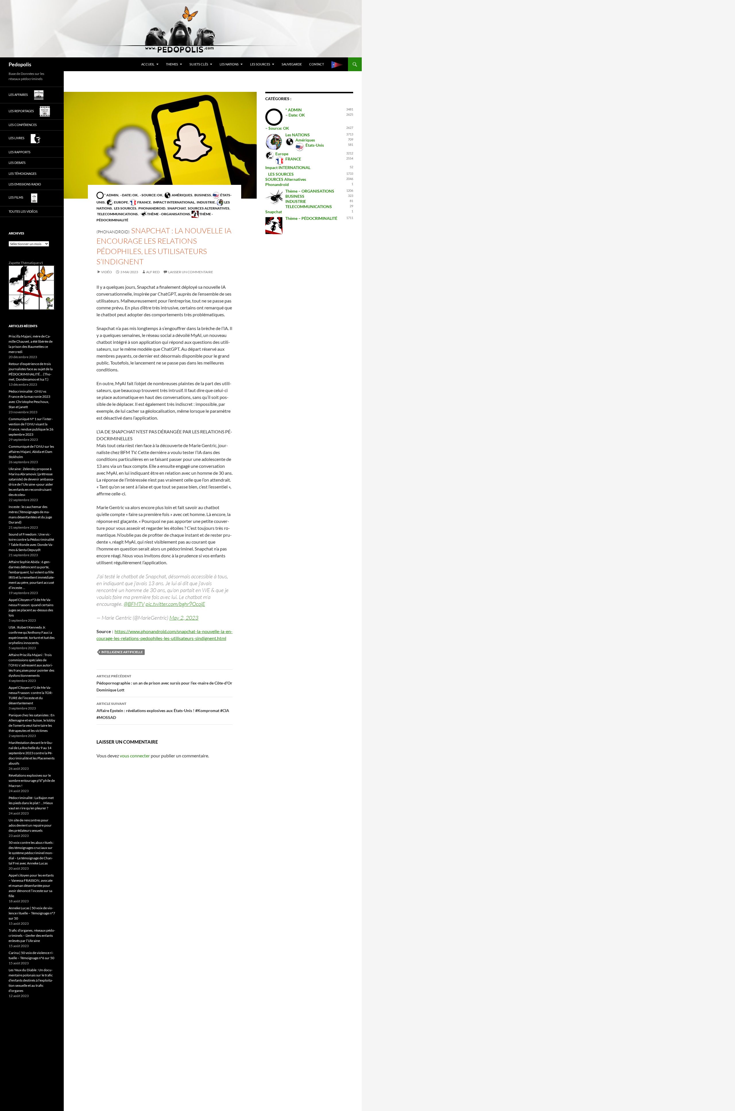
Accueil (147, 64)
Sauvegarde (292, 64)
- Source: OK (151, 195)
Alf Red (153, 272)
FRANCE (144, 202)
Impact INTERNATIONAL (173, 202)
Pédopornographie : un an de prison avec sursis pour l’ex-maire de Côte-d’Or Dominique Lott (164, 683)
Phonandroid (151, 208)
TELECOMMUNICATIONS (117, 214)
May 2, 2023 (183, 617)
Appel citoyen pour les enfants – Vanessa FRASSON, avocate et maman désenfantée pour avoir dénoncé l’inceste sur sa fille (31, 885)
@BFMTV (134, 603)
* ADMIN (111, 195)
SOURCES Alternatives (208, 208)
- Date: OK (129, 195)
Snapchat (176, 208)
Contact (316, 64)
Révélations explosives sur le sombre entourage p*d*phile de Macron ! (32, 780)
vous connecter (135, 755)
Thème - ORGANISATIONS (168, 214)
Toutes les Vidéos (23, 211)
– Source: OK (277, 128)
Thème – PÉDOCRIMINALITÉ (311, 218)
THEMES (172, 64)
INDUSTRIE (205, 202)
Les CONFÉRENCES (23, 125)
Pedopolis (20, 64)
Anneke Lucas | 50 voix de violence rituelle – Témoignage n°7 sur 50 (32, 913)
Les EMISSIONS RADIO (25, 184)
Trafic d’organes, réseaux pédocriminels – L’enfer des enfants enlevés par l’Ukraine (32, 935)
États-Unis (314, 145)
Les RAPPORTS (19, 152)
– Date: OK (295, 115)
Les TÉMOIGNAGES (22, 173)
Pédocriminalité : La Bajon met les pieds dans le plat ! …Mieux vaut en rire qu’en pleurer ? (31, 803)
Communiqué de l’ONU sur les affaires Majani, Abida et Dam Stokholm (31, 451)
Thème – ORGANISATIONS (309, 191)
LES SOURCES (260, 64)
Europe (120, 202)
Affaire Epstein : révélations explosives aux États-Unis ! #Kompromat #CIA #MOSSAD (162, 710)
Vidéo (106, 272)
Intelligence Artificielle (122, 652)
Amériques (181, 195)
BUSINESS (202, 195)
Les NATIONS (229, 64)
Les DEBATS (17, 162)
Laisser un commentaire (190, 272)
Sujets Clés (198, 64)
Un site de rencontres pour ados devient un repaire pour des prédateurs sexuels (30, 825)
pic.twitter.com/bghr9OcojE (175, 603)
